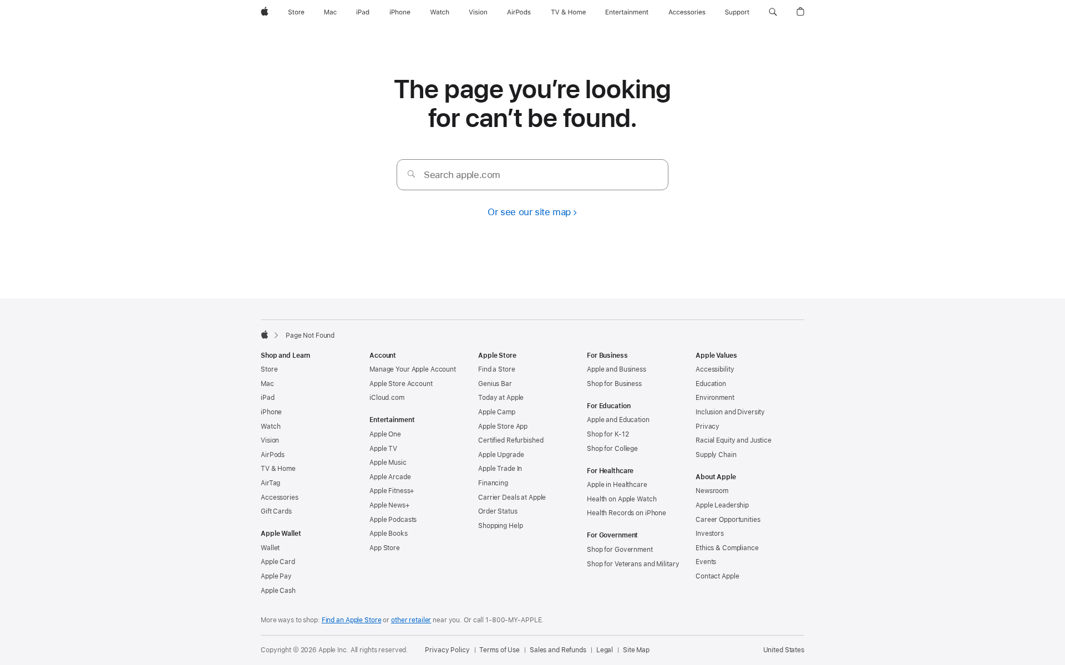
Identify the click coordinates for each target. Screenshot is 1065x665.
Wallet (270, 548)
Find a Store (496, 369)
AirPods (273, 455)
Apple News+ (389, 505)
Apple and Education (618, 420)
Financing (493, 483)
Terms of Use (499, 650)
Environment (715, 398)
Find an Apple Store (352, 620)
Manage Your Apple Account (412, 369)
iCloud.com (386, 398)
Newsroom (712, 491)
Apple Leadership (722, 505)
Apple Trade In (500, 469)
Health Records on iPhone (626, 513)
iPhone (271, 412)
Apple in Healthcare (617, 485)
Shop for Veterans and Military (633, 564)
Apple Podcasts (393, 520)
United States (783, 650)
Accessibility (715, 369)
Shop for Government (620, 550)
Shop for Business (614, 384)
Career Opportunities (728, 520)
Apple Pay (276, 576)
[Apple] (264, 334)
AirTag (270, 483)
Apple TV (383, 449)
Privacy (707, 426)
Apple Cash (278, 591)
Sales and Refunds (558, 650)
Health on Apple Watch (621, 499)
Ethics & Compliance (727, 548)
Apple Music (388, 462)
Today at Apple (501, 398)
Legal (604, 650)
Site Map (636, 650)
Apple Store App (503, 426)
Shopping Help (500, 526)
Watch (270, 426)
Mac (267, 384)
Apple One (385, 434)
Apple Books (388, 533)
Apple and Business (616, 369)
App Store (384, 548)
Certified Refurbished (510, 440)
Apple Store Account (401, 384)
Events (706, 562)
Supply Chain (716, 455)
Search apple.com (462, 174)
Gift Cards (276, 511)
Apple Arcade (390, 477)
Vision (270, 440)
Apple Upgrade (501, 455)
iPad (268, 398)
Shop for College (612, 449)
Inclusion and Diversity (730, 412)
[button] (773, 12)
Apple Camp (496, 412)
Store (269, 369)
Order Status (498, 511)
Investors (710, 533)
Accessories (279, 497)
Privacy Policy (447, 650)
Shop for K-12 (607, 434)
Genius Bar (495, 384)
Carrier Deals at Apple (512, 497)
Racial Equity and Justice (734, 440)
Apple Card (278, 562)
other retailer (411, 620)
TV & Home (278, 469)
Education (711, 384)
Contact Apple (717, 576)
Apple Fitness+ (391, 491)
